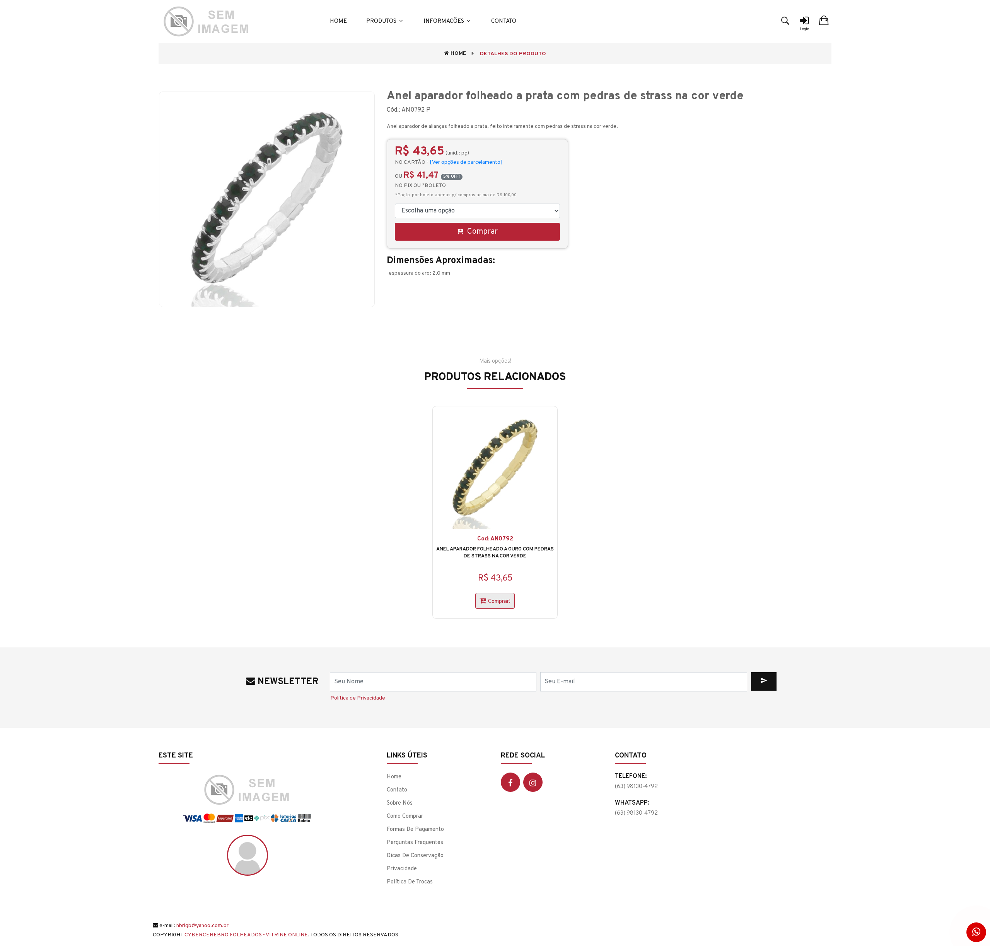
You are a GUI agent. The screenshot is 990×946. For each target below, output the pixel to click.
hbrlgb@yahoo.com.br (202, 925)
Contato (503, 21)
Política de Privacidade (357, 698)
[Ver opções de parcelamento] (466, 162)
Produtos (382, 21)
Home (338, 21)
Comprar (481, 232)
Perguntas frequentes (415, 842)
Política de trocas (410, 882)
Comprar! (499, 601)
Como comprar (405, 816)
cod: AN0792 (495, 539)
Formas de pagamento (415, 829)
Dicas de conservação (415, 855)
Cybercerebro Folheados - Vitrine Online (246, 935)
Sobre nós (400, 803)
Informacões (444, 21)
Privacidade (402, 869)
